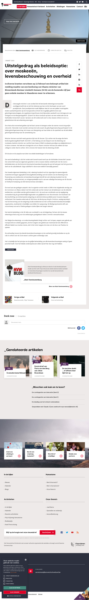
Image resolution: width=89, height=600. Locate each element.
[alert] (15, 578)
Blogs (7, 489)
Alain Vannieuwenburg (23, 50)
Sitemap (40, 594)
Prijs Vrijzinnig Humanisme (13, 518)
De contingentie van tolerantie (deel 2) (45, 392)
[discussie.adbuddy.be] (44, 324)
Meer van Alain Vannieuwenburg (59, 286)
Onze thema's (51, 489)
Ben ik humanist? (52, 482)
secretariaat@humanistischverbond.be (47, 572)
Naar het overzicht (12, 21)
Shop (39, 2)
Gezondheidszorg (52, 514)
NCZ (36, 2)
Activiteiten (50, 7)
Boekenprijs (9, 521)
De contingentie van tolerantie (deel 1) (45, 397)
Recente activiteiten (11, 514)
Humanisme (70, 7)
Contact (80, 7)
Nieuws (7, 482)
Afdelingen (61, 7)
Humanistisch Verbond (36, 7)
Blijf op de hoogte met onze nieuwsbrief (28, 532)
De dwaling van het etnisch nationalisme (45, 402)
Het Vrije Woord (18, 2)
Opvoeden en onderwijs (54, 511)
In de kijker (21, 7)
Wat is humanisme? (53, 486)
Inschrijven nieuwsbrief (48, 2)
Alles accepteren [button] (14, 588)
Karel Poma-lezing (11, 524)
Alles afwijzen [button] (14, 592)
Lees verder (14, 572)
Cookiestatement (32, 594)
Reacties (69, 50)
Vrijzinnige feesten (29, 2)
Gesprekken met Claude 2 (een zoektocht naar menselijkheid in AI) (55, 407)
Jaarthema (50, 507)
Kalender (8, 486)
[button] (14, 596)
